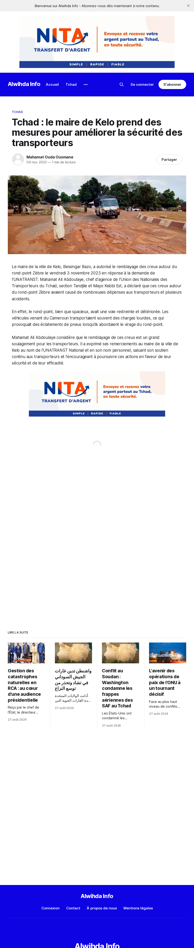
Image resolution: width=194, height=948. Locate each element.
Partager (169, 159)
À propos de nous (102, 908)
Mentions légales (138, 908)
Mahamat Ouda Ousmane (49, 157)
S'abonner (172, 84)
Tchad (71, 84)
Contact (73, 908)
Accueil (52, 84)
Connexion (50, 908)
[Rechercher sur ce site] (121, 84)
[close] (188, 5)
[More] (85, 84)
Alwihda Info (24, 84)
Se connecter (142, 84)
